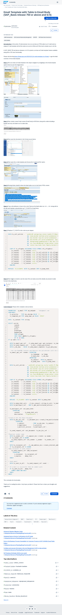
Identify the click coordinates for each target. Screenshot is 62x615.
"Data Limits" (43, 521)
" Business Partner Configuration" (11, 519)
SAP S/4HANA (7, 40)
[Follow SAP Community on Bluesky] (29, 608)
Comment (9, 508)
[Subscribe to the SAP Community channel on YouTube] (32, 608)
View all (6, 600)
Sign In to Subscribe (51, 18)
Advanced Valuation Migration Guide (13, 531)
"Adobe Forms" (29, 519)
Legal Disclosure (29, 612)
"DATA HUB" (36, 521)
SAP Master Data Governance (45, 37)
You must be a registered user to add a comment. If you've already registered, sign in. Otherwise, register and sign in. (29, 504)
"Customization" (27, 521)
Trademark (36, 612)
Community (12, 2)
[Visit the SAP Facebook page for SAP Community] (27, 608)
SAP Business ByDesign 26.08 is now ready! (15, 553)
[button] (51, 30)
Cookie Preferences (51, 612)
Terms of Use (14, 612)
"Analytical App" (42, 519)
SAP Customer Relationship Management (22, 37)
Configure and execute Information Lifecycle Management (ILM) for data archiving (25, 548)
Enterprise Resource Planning (30, 5)
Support (43, 612)
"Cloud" (11, 521)
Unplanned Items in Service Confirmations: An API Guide (18, 536)
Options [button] (45, 21)
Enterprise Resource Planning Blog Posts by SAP (18, 533)
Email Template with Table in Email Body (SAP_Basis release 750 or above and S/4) (27, 13)
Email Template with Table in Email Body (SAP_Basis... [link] (16, 7)
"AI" (36, 519)
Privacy (7, 612)
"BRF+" (5, 521)
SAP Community (7, 5)
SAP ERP (35, 37)
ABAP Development (8, 37)
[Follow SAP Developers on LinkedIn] (35, 608)
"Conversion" (18, 521)
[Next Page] (32, 524)
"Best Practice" (52, 519)
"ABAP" (22, 519)
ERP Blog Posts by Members (43, 5)
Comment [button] (54, 493)
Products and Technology (17, 5)
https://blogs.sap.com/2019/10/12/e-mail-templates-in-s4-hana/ (32, 56)
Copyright (20, 612)
